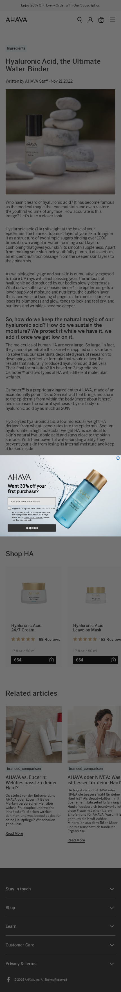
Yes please (32, 528)
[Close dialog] (118, 458)
